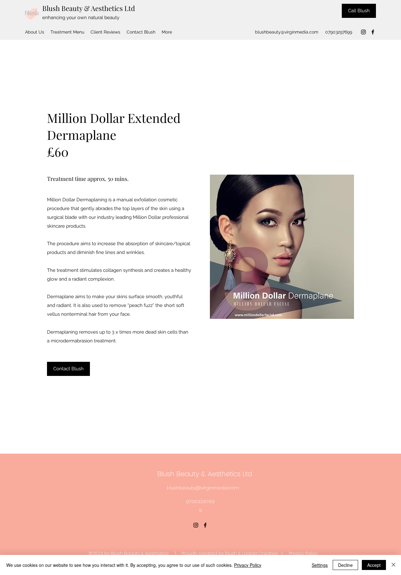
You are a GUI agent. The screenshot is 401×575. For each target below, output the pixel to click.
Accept (374, 565)
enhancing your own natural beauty (80, 17)
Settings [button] (320, 565)
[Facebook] (373, 32)
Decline (345, 565)
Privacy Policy (303, 553)
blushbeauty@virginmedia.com (286, 31)
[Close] (393, 565)
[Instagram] (363, 32)
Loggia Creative (260, 553)
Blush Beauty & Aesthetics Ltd (88, 8)
